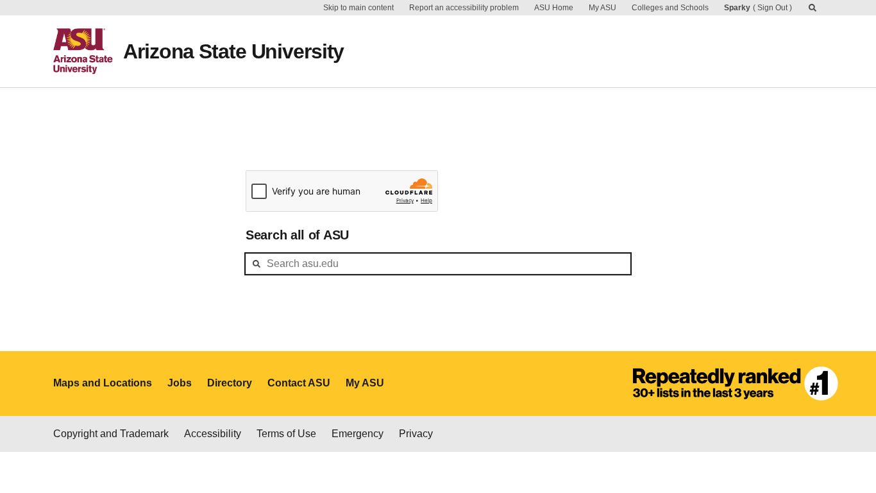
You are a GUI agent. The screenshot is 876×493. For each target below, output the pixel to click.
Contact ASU (298, 382)
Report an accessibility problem (464, 7)
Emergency (357, 433)
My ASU (602, 7)
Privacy (416, 433)
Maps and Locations (102, 382)
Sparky (737, 8)
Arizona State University (233, 51)
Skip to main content (358, 7)
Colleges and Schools (670, 7)
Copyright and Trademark (111, 433)
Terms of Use (286, 433)
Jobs (179, 382)
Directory (229, 382)
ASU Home (553, 7)
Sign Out (772, 8)
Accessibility (212, 433)
